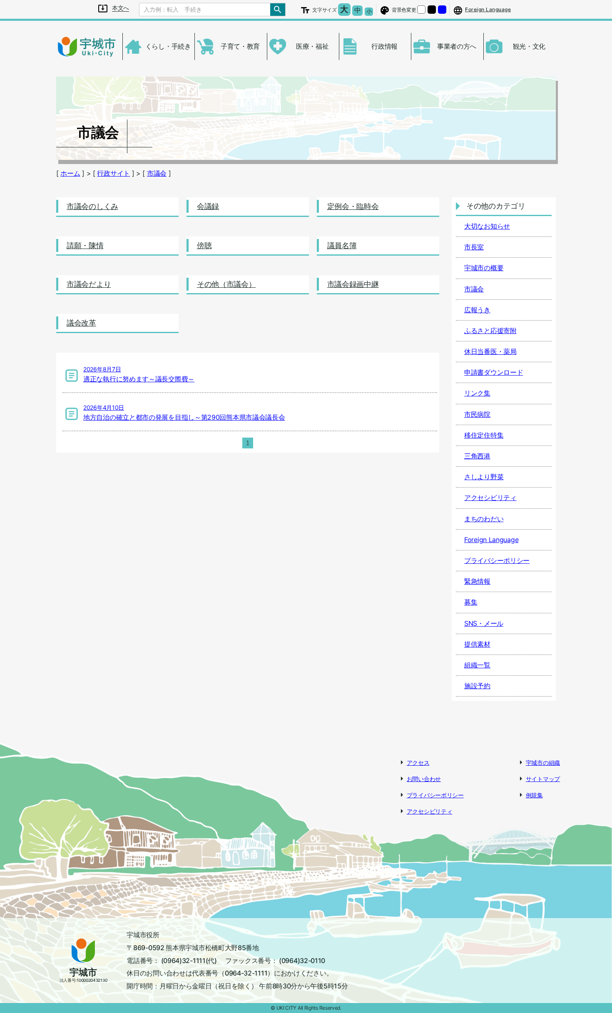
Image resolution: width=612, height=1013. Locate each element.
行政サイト (113, 173)
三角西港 (477, 456)
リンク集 (477, 393)
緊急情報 (477, 581)
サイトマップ (543, 778)
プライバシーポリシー (497, 560)
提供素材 (477, 644)
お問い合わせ (424, 778)
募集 (470, 602)
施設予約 (477, 686)
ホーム (70, 173)
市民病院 (477, 414)
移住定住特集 (483, 435)
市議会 (157, 173)
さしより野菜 (483, 477)
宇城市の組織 (543, 762)
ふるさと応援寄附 (490, 330)
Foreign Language (491, 539)
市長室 (474, 247)
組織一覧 (477, 665)
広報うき (477, 310)
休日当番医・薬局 (490, 351)
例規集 (534, 795)
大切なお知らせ (487, 226)
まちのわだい (483, 519)
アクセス (418, 762)
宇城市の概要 (483, 268)
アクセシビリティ (490, 497)
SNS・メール (483, 623)
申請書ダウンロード (493, 372)
